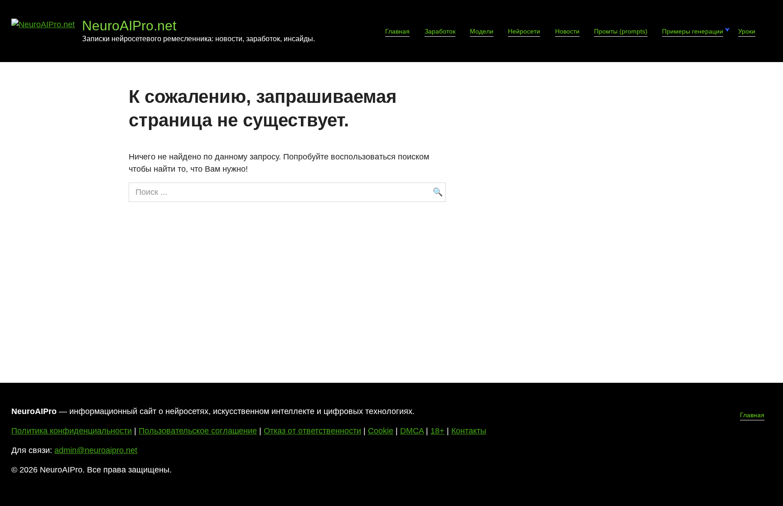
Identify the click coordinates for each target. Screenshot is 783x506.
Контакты (468, 430)
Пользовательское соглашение (198, 430)
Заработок (440, 31)
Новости (567, 31)
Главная (397, 31)
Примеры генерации (692, 31)
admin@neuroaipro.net (95, 450)
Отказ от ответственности (312, 430)
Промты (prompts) (621, 31)
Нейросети (524, 31)
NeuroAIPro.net (129, 25)
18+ (437, 430)
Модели (481, 31)
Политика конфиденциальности (71, 430)
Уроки (746, 31)
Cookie (380, 430)
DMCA (412, 430)
